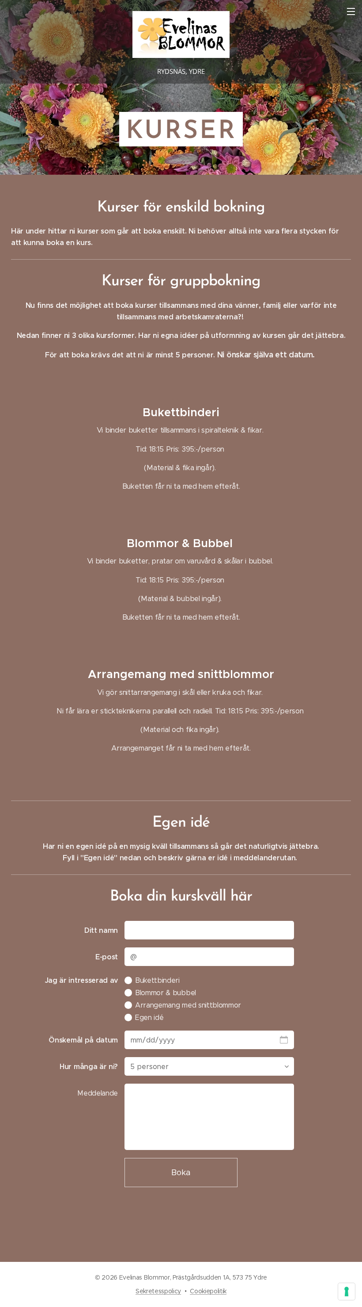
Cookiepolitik (208, 1291)
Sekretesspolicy (158, 1291)
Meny (351, 11)
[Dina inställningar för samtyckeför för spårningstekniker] (346, 1291)
